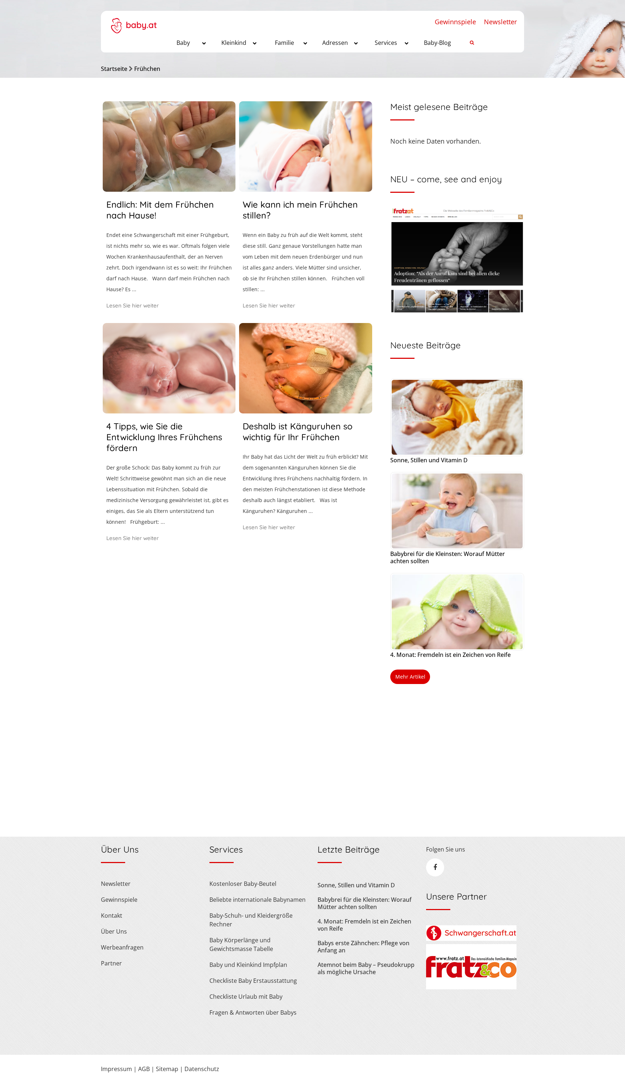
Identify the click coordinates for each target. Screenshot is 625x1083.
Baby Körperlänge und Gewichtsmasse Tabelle (241, 944)
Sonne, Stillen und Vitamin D (429, 460)
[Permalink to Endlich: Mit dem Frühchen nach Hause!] (169, 189)
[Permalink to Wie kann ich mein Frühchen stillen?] (305, 189)
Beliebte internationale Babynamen (257, 900)
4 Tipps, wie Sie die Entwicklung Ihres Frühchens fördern (164, 437)
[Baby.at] (134, 22)
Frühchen (147, 69)
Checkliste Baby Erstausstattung (253, 981)
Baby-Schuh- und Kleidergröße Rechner (251, 920)
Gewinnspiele (455, 21)
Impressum (116, 1069)
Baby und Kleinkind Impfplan (248, 965)
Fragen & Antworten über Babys (253, 1012)
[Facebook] (435, 867)
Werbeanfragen (122, 947)
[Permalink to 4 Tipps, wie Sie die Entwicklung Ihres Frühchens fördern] (169, 411)
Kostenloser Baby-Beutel (242, 884)
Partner (111, 963)
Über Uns (114, 931)
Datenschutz (201, 1069)
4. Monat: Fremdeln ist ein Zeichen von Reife (450, 655)
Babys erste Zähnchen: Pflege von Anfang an (363, 946)
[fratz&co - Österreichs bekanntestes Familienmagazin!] (471, 987)
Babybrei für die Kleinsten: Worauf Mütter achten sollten (447, 557)
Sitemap (167, 1069)
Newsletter (500, 21)
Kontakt (111, 916)
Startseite (114, 69)
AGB (144, 1069)
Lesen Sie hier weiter (132, 305)
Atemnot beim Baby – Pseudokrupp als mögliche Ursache (366, 968)
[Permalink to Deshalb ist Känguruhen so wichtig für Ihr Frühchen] (305, 411)
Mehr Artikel (410, 676)
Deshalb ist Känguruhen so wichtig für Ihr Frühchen (298, 431)
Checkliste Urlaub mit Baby (245, 997)
